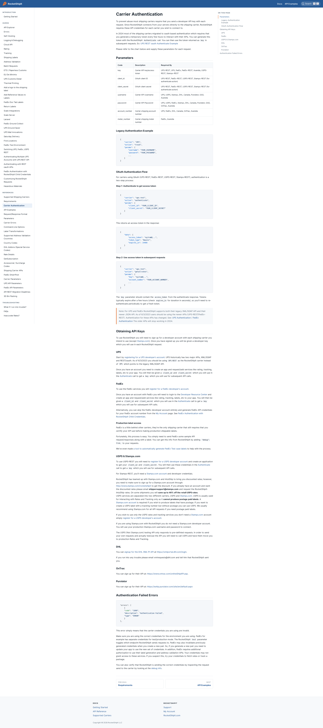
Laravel (7, 119)
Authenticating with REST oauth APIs (15, 165)
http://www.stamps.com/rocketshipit (133, 486)
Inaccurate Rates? (12, 316)
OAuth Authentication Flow (232, 26)
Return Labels (10, 106)
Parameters (9, 218)
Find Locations (10, 141)
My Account (161, 413)
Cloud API (8, 44)
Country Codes (10, 243)
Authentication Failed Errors (231, 53)
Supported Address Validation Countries (17, 237)
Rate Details (9, 255)
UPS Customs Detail (13, 79)
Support (167, 707)
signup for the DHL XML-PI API (139, 552)
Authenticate (126, 376)
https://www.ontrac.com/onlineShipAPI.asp (167, 573)
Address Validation (12, 62)
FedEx (223, 36)
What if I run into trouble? (15, 307)
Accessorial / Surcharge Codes (14, 264)
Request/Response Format (15, 214)
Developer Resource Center (194, 394)
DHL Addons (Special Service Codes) (17, 248)
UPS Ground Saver (12, 128)
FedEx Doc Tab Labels (13, 102)
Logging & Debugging (13, 40)
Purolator (225, 50)
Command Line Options (14, 227)
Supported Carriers (102, 715)
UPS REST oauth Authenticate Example (159, 43)
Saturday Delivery (12, 136)
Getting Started (10, 17)
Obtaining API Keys (227, 29)
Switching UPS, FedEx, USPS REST (16, 151)
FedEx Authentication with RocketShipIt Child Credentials (17, 173)
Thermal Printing (11, 83)
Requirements (10, 201)
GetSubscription (11, 259)
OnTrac (224, 46)
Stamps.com (143, 341)
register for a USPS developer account (169, 461)
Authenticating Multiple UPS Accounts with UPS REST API (16, 158)
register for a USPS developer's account (142, 518)
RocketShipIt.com (172, 715)
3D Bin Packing (10, 296)
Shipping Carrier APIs (13, 270)
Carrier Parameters (12, 279)
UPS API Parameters (13, 283)
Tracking (7, 53)
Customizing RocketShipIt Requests (15, 180)
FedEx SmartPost (11, 275)
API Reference (99, 711)
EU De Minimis (10, 74)
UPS (223, 33)
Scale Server (9, 115)
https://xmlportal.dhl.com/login (171, 552)
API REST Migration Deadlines (17, 292)
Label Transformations (14, 231)
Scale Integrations (12, 111)
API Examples (291, 4)
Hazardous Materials (13, 186)
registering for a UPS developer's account (145, 357)
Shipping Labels (11, 57)
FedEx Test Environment (14, 145)
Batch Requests (11, 66)
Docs (279, 4)
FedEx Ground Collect (13, 124)
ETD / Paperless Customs (15, 70)
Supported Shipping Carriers (16, 197)
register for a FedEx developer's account (169, 389)
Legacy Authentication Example (230, 21)
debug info (156, 668)
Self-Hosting (9, 36)
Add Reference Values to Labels (15, 96)
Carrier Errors (10, 223)
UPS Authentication (181, 317)
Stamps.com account (157, 473)
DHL (223, 43)
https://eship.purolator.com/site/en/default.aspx (170, 586)
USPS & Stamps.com (229, 40)
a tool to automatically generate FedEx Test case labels (160, 448)
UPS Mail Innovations (13, 132)
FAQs (6, 311)
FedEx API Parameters (13, 288)
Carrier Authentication (14, 205)
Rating (6, 49)
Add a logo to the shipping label (15, 89)
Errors (6, 32)
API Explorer (9, 27)
